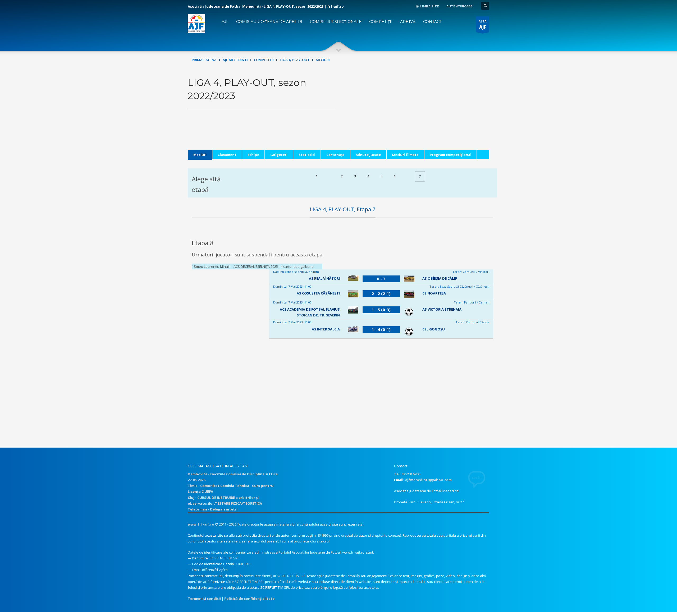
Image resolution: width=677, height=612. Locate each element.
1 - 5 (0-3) (381, 309)
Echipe (253, 154)
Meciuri (200, 154)
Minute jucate (368, 154)
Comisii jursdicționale (336, 21)
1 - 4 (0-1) (381, 329)
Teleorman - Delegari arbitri (212, 509)
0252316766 (410, 474)
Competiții (380, 21)
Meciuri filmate (405, 154)
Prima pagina (204, 59)
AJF (225, 21)
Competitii (264, 59)
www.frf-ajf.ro (201, 524)
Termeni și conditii (204, 598)
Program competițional (450, 154)
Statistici (307, 154)
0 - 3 (381, 278)
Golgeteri (278, 154)
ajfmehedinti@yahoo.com (428, 479)
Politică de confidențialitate (249, 598)
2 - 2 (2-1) (381, 293)
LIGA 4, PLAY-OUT (295, 59)
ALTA (483, 24)
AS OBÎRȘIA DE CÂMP (439, 278)
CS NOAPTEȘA (434, 293)
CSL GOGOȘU (433, 329)
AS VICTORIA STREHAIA (441, 309)
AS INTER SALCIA (326, 329)
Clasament (227, 154)
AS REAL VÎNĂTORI (324, 278)
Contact (432, 21)
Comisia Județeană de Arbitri (269, 21)
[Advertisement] (415, 113)
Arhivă (407, 21)
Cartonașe (335, 154)
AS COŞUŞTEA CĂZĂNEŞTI (318, 293)
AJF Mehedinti (235, 59)
